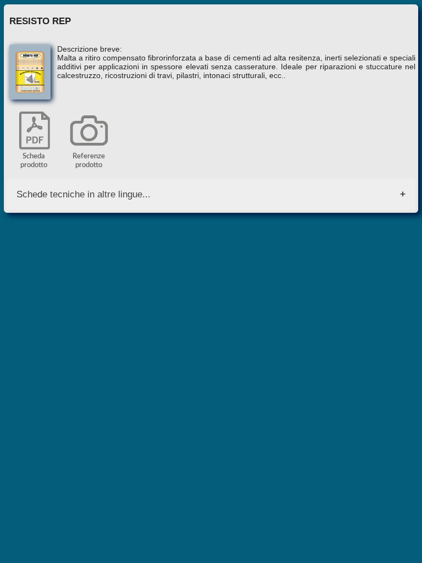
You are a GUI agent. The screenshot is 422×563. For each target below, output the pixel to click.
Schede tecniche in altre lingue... (83, 194)
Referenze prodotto (89, 161)
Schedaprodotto (33, 161)
